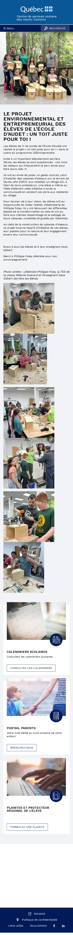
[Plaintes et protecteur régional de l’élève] (36, 777)
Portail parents (21, 728)
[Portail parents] (36, 697)
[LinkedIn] (63, 926)
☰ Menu (8, 28)
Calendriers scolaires (27, 651)
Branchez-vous (21, 747)
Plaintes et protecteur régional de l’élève (28, 809)
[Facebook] (54, 925)
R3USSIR (39, 913)
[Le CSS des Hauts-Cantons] (36, 9)
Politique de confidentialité (39, 919)
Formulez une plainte (27, 827)
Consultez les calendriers (31, 668)
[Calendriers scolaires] (36, 621)
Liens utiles (15, 925)
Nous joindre (38, 925)
